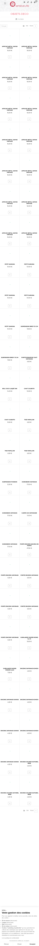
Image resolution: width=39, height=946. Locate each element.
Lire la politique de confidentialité (10, 938)
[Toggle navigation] (5, 3)
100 (27, 25)
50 (23, 25)
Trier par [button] (3, 26)
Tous (31, 25)
